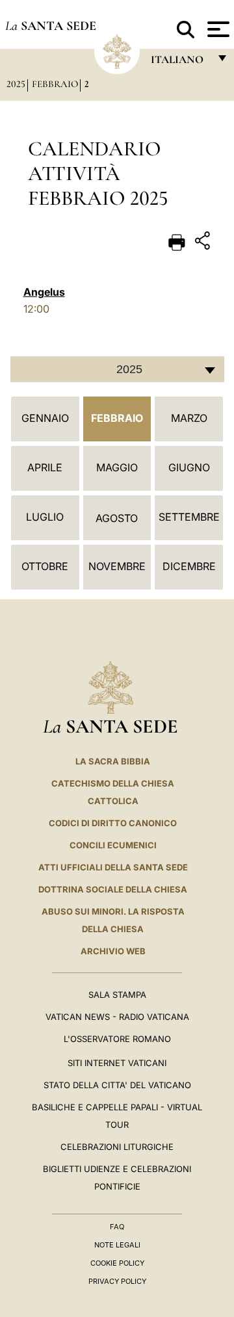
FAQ (117, 1226)
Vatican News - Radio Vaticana (117, 1016)
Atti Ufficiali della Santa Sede (113, 867)
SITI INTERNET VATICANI (117, 1063)
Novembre (117, 566)
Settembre (189, 516)
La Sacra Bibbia (112, 761)
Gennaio (45, 417)
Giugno (189, 467)
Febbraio (55, 84)
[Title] (204, 242)
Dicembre (189, 566)
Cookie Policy (117, 1263)
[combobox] (117, 369)
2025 (15, 84)
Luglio (45, 516)
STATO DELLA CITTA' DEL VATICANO (117, 1085)
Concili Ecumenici (113, 845)
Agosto (117, 518)
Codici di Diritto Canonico (113, 823)
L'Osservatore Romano (117, 1039)
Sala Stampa (117, 994)
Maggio (117, 467)
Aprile (44, 467)
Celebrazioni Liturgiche (117, 1146)
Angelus (44, 291)
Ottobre (44, 566)
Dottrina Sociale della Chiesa (112, 889)
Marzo (189, 417)
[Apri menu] (216, 29)
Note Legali (117, 1244)
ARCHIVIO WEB (113, 951)
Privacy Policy (117, 1281)
